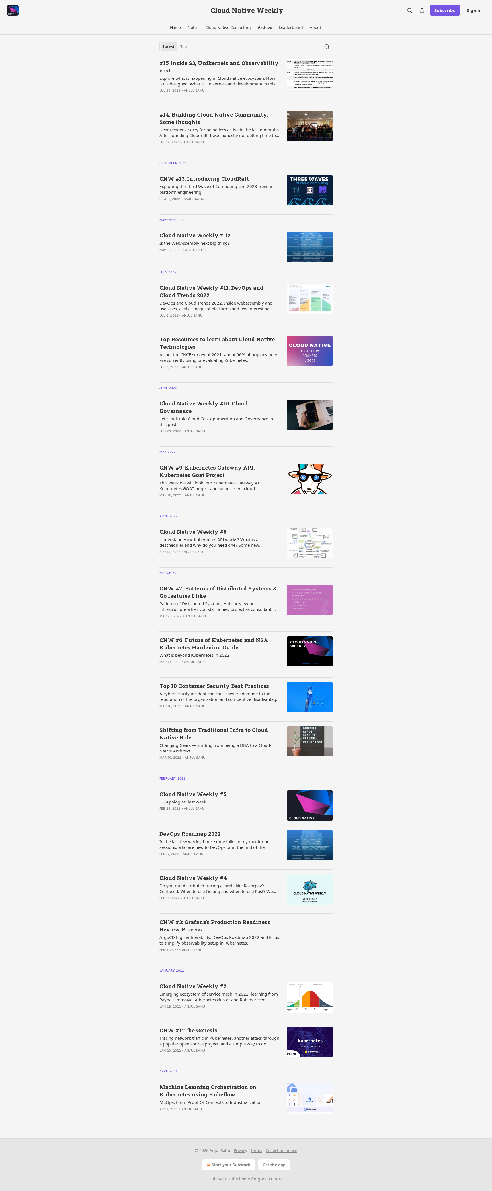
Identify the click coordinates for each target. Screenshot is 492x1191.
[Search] (409, 10)
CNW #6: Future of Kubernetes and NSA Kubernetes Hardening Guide (213, 643)
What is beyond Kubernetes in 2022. (195, 655)
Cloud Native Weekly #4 (193, 877)
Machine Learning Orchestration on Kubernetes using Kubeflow (207, 1090)
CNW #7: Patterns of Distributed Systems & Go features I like (218, 592)
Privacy (240, 1150)
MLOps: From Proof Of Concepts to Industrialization (210, 1102)
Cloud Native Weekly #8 (193, 531)
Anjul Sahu (194, 91)
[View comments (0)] (203, 98)
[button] (175, 27)
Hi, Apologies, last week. (183, 802)
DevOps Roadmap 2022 (190, 833)
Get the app (274, 1164)
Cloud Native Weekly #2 (193, 986)
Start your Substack (231, 1164)
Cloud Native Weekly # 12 (195, 235)
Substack (217, 1179)
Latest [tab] (169, 46)
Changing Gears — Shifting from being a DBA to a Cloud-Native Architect (215, 748)
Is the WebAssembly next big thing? (194, 243)
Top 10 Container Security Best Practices (214, 685)
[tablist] (174, 46)
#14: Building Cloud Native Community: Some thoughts (213, 118)
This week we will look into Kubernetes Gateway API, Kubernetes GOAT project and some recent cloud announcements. (211, 485)
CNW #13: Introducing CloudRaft (204, 178)
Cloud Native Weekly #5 (193, 794)
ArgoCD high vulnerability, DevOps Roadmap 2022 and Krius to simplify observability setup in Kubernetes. (219, 940)
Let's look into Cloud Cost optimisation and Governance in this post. (216, 421)
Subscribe (445, 10)
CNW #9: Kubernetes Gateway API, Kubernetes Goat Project (207, 471)
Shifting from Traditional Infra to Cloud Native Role (213, 733)
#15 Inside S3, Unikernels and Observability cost (219, 66)
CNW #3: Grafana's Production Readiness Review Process (214, 925)
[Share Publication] (422, 10)
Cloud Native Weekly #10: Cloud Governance (203, 407)
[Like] (163, 149)
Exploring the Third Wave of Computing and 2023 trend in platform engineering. (216, 189)
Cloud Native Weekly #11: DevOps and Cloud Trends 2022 (211, 291)
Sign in (474, 10)
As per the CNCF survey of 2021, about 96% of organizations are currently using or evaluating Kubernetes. (218, 357)
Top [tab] (183, 46)
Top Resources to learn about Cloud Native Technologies (217, 343)
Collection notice (281, 1150)
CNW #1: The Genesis (188, 1030)
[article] (246, 80)
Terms (256, 1150)
